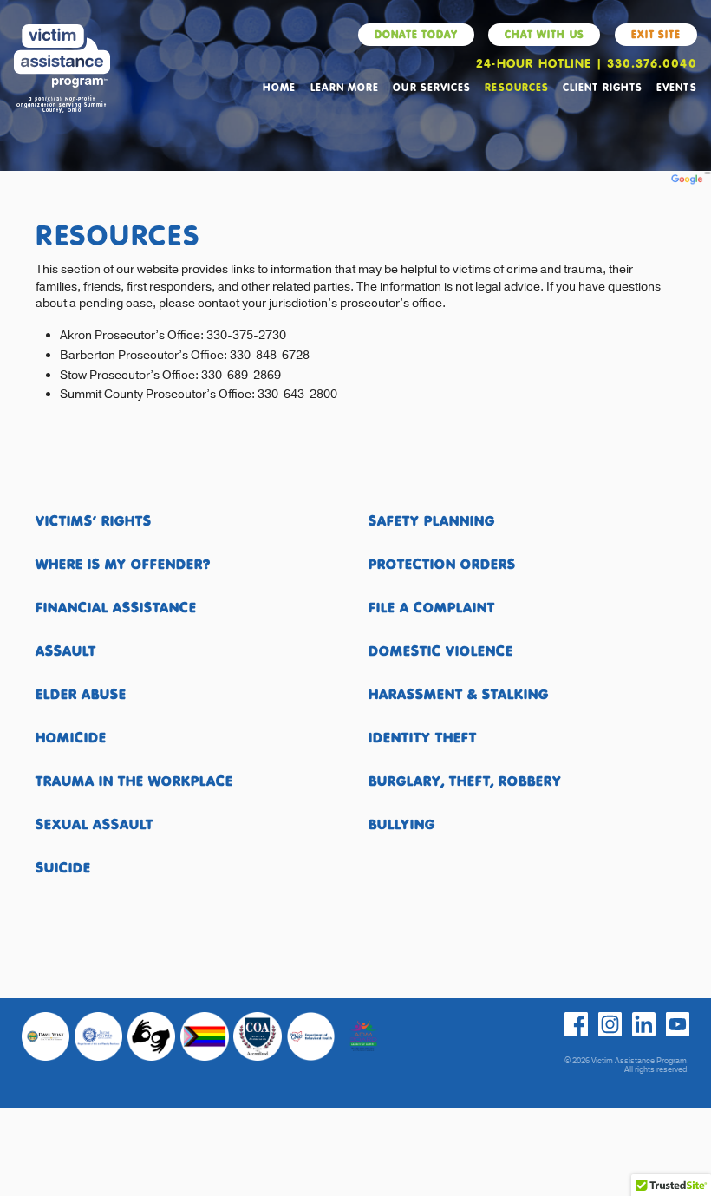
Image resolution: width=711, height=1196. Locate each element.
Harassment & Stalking (459, 693)
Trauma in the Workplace (134, 780)
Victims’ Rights (94, 520)
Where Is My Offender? (123, 563)
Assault (66, 650)
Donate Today (416, 34)
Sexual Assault (94, 823)
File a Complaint (432, 607)
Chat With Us (544, 34)
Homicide (71, 737)
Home (279, 87)
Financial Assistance (116, 607)
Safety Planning (432, 520)
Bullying (402, 823)
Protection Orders (442, 563)
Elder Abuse (81, 693)
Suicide (63, 867)
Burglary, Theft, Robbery (465, 780)
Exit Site (656, 34)
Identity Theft (423, 737)
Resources (516, 87)
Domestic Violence (441, 650)
